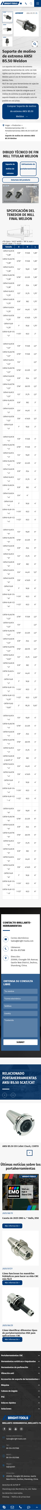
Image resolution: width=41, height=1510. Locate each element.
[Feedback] (29, 1507)
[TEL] (20, 1507)
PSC (3, 1397)
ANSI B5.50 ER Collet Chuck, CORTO (20, 1146)
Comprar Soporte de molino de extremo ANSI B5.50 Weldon (21, 111)
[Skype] (4, 1507)
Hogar (7, 125)
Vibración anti (7, 1373)
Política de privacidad (21, 1497)
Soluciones (6, 1408)
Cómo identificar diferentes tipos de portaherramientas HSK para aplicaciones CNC (19, 1333)
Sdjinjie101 (10, 1467)
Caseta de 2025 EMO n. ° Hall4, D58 (20, 1218)
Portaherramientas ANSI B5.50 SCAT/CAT (21, 131)
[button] (4, 1095)
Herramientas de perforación (14, 1367)
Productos (16, 125)
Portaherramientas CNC (14, 128)
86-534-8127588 (12, 1448)
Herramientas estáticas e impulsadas (18, 1361)
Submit (20, 1042)
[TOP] (37, 1507)
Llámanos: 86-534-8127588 (18, 949)
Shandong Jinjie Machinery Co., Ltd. (16, 1489)
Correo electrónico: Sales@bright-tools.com (22, 939)
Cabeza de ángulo (9, 1391)
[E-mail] (12, 1507)
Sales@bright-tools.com (16, 1439)
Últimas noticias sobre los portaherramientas (21, 1167)
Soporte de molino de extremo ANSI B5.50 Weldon (20, 137)
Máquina (5, 1385)
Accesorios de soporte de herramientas (19, 1379)
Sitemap (5, 1497)
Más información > (12, 1226)
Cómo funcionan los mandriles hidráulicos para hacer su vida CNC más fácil (20, 1276)
